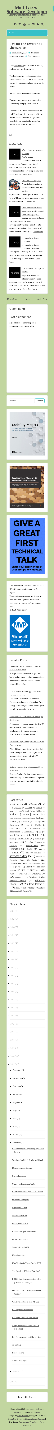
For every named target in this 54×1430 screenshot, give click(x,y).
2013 (12, 1015)
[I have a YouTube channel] (24, 24)
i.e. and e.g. (16, 1344)
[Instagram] (32, 24)
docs (27, 825)
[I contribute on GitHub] (14, 24)
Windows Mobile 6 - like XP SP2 (25, 1301)
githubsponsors (35, 828)
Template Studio (17, 860)
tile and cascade (19, 1176)
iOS (40, 832)
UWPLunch (35, 870)
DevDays (37, 821)
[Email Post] (9, 134)
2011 (12, 1031)
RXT (27, 852)
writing (41, 887)
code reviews (14, 818)
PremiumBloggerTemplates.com (31, 1419)
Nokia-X (38, 839)
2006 (12, 1381)
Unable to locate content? (23, 1184)
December (17, 1070)
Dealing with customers (22, 1309)
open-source (15, 842)
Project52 (15, 848)
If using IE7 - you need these (24, 1231)
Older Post (42, 299)
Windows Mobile (18, 880)
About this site (16, 804)
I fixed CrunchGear (20, 1239)
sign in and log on (19, 1207)
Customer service (19, 1215)
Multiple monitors (20, 1223)
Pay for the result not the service (26, 45)
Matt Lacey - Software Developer (27, 9)
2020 (12, 959)
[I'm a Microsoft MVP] (19, 24)
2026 (12, 911)
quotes (42, 849)
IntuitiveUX (29, 831)
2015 (12, 999)
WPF (24, 888)
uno (19, 867)
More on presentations (22, 1168)
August (16, 1102)
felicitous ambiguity (20, 1199)
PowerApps (13, 846)
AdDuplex (33, 804)
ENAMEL (38, 825)
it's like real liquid (19, 1360)
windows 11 (19, 877)
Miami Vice (19, 65)
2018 (12, 975)
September (17, 1094)
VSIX (12, 873)
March (15, 1134)
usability (30, 866)
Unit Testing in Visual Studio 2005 (26, 1263)
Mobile (35, 835)
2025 (12, 919)
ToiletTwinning (34, 863)
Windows (23, 873)
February (16, 1142)
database (25, 821)
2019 (12, 967)
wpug (31, 887)
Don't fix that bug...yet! (31, 180)
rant (16, 852)
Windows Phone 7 (34, 883)
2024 (12, 927)
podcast (39, 842)
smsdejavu (37, 853)
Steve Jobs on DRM (20, 1247)
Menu (11, 32)
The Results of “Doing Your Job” (26, 1271)
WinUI (18, 888)
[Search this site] (41, 24)
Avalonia (39, 808)
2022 (12, 943)
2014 (12, 1007)
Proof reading (18, 1352)
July (14, 1110)
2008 (12, 1056)
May (14, 1126)
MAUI (12, 835)
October (16, 1086)
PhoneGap (29, 842)
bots (40, 811)
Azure (12, 811)
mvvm (12, 839)
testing (35, 860)
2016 (12, 991)
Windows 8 (34, 877)
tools (12, 866)
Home (27, 299)
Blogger (32, 1397)
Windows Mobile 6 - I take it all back (27, 1160)
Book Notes (30, 811)
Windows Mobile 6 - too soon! (25, 1317)
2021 (12, 951)
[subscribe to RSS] (37, 24)
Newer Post (12, 299)
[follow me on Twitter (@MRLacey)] (11, 24)
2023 (12, 935)
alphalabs (17, 807)
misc (22, 835)
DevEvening (14, 825)
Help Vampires (18, 1255)
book (20, 811)
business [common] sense (24, 814)
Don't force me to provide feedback (27, 1191)
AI (44, 804)
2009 (12, 1048)
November (17, 1078)
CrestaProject (23, 1415)
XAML (26, 891)
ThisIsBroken (15, 863)
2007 (12, 1064)
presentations (32, 845)
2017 (12, 983)
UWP (23, 870)
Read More (27, 174)
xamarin (16, 891)
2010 (12, 1040)
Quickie (30, 849)
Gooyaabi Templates (29, 1422)
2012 (12, 1023)
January (16, 1371)
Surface (39, 856)
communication (27, 818)
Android (28, 807)
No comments (34, 56)
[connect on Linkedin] (28, 24)
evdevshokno (15, 828)
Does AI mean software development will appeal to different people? (33, 211)
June (14, 1118)
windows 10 (38, 873)
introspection (15, 832)
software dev (18, 856)
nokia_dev (23, 838)
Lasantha (12, 1419)
